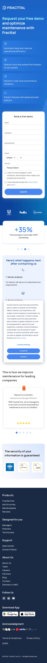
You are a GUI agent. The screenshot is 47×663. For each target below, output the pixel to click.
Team (5, 566)
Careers (6, 570)
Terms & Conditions (12, 638)
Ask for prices (8, 504)
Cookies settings (23, 345)
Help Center (8, 546)
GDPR (12, 185)
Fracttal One (8, 501)
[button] (17, 433)
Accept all (23, 351)
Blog (4, 577)
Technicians (8, 532)
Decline (24, 357)
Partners (6, 573)
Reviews (6, 511)
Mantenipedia (9, 508)
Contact (6, 581)
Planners (6, 528)
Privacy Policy (21, 338)
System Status (9, 549)
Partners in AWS (10, 584)
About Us (6, 563)
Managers (7, 525)
